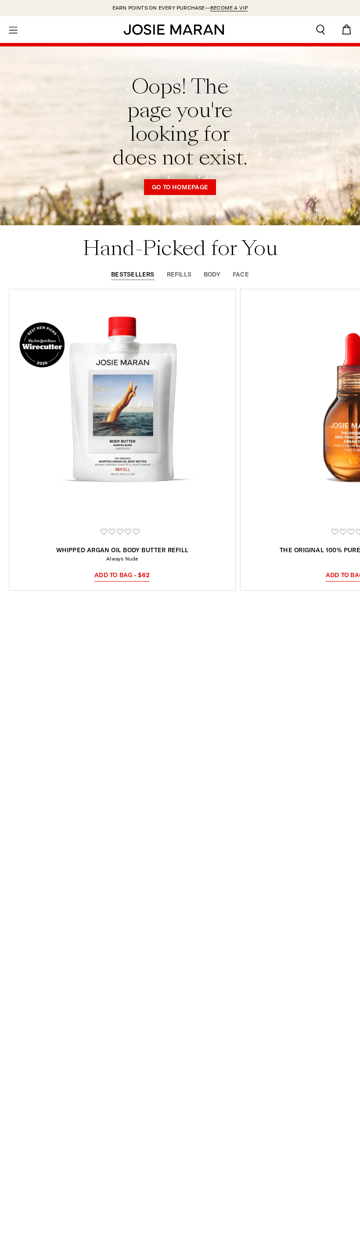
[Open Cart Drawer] (346, 29)
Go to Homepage (180, 187)
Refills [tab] (179, 274)
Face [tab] (241, 274)
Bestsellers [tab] (132, 274)
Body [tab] (212, 274)
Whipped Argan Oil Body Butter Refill (122, 550)
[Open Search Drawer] (320, 29)
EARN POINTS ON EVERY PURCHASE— (180, 7)
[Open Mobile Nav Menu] (13, 29)
